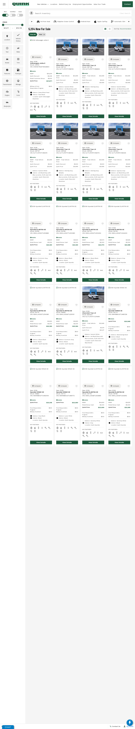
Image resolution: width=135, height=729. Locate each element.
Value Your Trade (99, 4)
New (5, 11)
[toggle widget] (130, 723)
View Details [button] (41, 116)
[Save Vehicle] (50, 57)
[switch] (5, 14)
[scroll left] (32, 21)
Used (20, 11)
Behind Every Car (65, 4)
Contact (127, 4)
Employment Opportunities (82, 4)
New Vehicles (42, 4)
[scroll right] (128, 21)
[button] (4, 4)
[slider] (3, 25)
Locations (53, 4)
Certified (12, 11)
